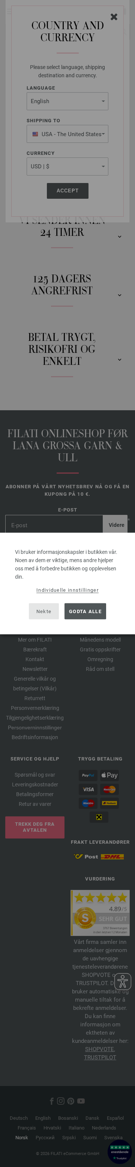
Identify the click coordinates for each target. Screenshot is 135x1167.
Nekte (44, 611)
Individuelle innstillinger (67, 590)
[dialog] (67, 583)
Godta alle (85, 611)
